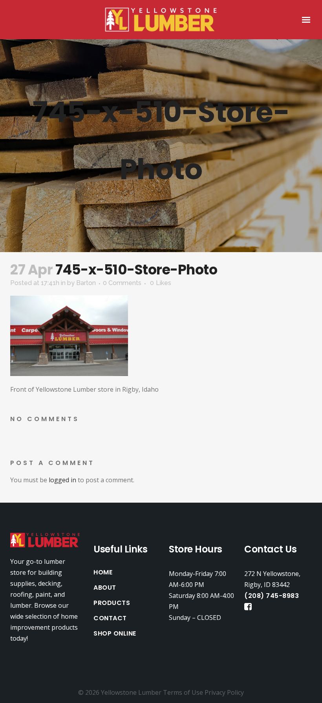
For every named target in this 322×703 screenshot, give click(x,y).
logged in (62, 480)
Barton (86, 283)
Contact (110, 618)
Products (111, 603)
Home (102, 572)
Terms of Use (183, 692)
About (104, 587)
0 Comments (122, 283)
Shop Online (114, 633)
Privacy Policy (224, 692)
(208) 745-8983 (271, 595)
